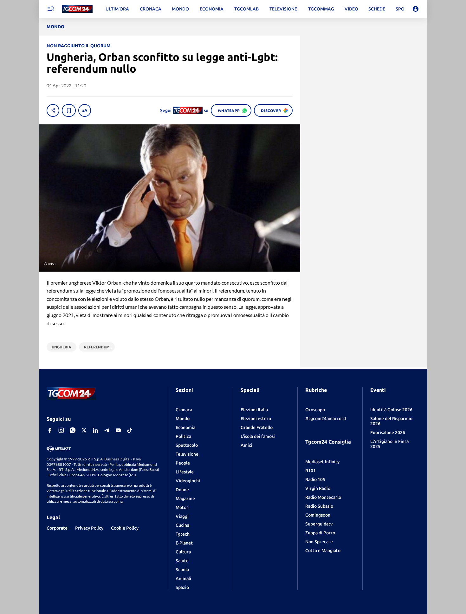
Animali (183, 578)
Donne (182, 489)
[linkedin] (95, 430)
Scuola (182, 569)
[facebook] (50, 430)
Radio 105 (315, 479)
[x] (84, 430)
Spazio (182, 587)
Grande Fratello (257, 427)
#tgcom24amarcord (325, 418)
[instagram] (61, 430)
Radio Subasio (319, 506)
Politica (183, 436)
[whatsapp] (72, 430)
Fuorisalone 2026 (387, 432)
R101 (310, 470)
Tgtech (183, 534)
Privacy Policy (89, 528)
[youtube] (118, 430)
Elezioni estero (256, 418)
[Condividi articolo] (53, 110)
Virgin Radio (317, 488)
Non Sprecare (319, 541)
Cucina (182, 525)
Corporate (57, 528)
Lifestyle (185, 471)
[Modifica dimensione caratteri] (84, 110)
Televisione (187, 454)
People (183, 462)
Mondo (183, 418)
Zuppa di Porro (320, 532)
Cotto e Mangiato (322, 550)
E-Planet (184, 542)
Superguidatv (319, 523)
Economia (185, 427)
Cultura (183, 551)
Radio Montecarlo (323, 497)
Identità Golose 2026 (391, 409)
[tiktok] (129, 430)
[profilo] (415, 9)
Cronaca (184, 409)
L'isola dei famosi (258, 436)
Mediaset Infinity (322, 461)
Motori (183, 507)
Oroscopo (315, 409)
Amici (246, 445)
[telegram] (107, 430)
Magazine (185, 498)
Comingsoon (317, 515)
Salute (182, 560)
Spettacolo (187, 445)
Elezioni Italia (254, 409)
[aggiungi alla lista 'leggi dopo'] (69, 110)
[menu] (50, 9)
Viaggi (182, 516)
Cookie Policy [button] (125, 528)
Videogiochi (188, 480)
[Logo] (77, 9)
